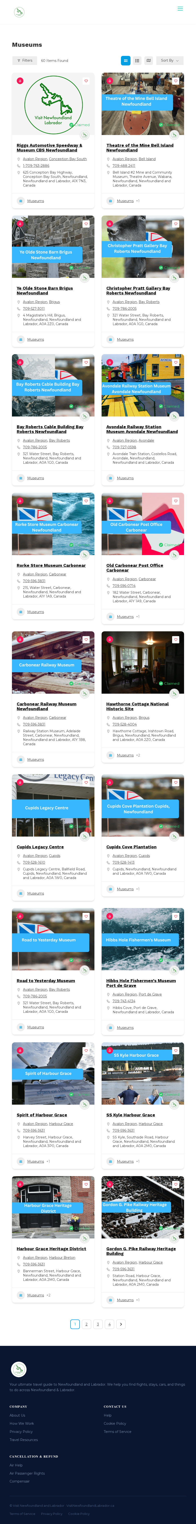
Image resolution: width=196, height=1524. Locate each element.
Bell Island (147, 159)
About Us (17, 1415)
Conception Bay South (68, 159)
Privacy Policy (21, 1432)
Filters (27, 60)
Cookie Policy (115, 1423)
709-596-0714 (124, 586)
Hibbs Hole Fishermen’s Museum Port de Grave (141, 983)
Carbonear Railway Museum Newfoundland (46, 706)
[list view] (137, 60)
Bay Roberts (149, 302)
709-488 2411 (124, 166)
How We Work (22, 1423)
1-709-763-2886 (36, 166)
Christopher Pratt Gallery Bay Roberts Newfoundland (138, 290)
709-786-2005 (124, 308)
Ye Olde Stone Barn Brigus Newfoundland (45, 290)
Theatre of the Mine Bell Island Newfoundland (140, 147)
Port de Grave (150, 994)
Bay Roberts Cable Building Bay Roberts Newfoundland (50, 429)
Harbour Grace (61, 1124)
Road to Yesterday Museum (46, 980)
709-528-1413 (124, 862)
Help (108, 1415)
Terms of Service (117, 1432)
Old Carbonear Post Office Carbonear (134, 568)
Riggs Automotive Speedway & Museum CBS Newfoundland (49, 147)
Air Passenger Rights (27, 1473)
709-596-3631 (34, 1130)
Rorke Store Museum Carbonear (51, 565)
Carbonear (57, 574)
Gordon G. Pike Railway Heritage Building (141, 1251)
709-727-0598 (124, 447)
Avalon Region (35, 159)
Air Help (16, 1465)
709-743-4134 (124, 1001)
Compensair (20, 1481)
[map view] (148, 60)
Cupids (54, 856)
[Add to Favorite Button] (86, 81)
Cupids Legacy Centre (40, 846)
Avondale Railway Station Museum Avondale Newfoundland (142, 429)
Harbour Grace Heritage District (51, 1248)
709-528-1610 (34, 862)
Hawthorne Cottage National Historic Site (137, 706)
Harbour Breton (62, 1257)
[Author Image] (85, 135)
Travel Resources (24, 1440)
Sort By (167, 60)
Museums (35, 201)
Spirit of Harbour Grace (42, 1114)
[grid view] (126, 60)
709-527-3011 (34, 308)
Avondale (146, 440)
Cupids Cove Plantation (131, 846)
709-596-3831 (34, 581)
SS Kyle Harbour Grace (130, 1114)
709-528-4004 (125, 724)
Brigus (54, 302)
